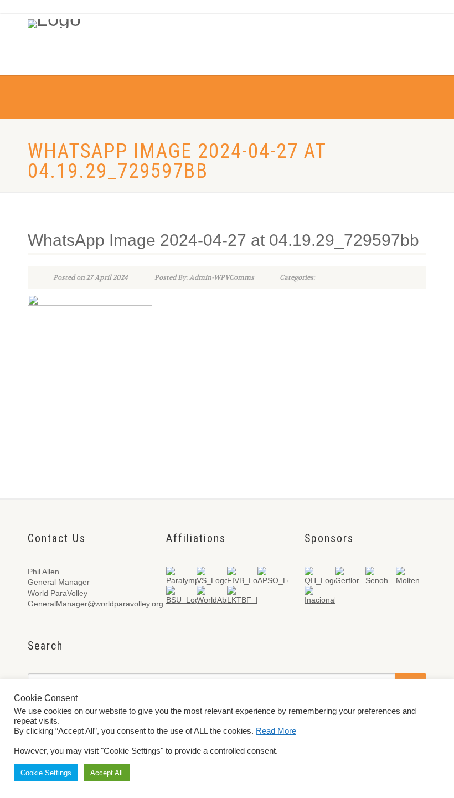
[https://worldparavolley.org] (71, 21)
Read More (276, 731)
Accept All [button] (106, 773)
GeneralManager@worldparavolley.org (95, 603)
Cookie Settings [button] (45, 773)
